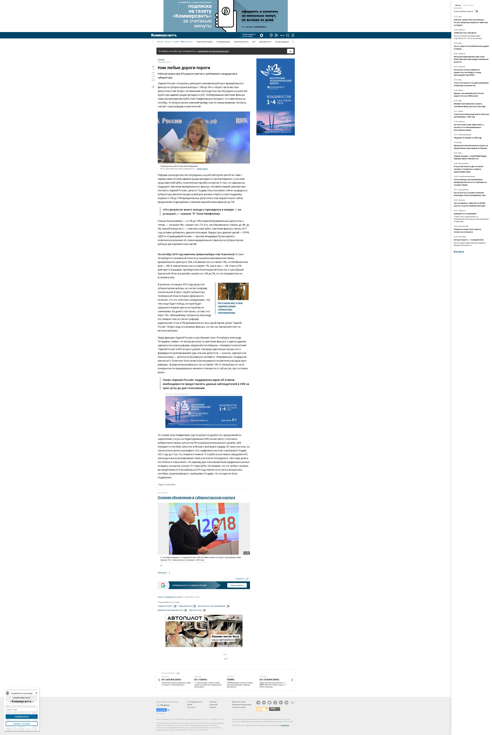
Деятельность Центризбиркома (211, 606)
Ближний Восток (265, 42)
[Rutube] (281, 702)
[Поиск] (288, 35)
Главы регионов (184, 606)
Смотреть (163, 572)
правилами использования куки (213, 51)
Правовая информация (241, 704)
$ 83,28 (159, 42)
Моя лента (468, 5)
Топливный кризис (223, 42)
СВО (253, 42)
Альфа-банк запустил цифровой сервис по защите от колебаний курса (176, 684)
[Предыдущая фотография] (160, 528)
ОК (290, 51)
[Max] (286, 702)
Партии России (195, 610)
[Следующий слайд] (292, 679)
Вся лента (459, 251)
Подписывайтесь (237, 585)
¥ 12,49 (175, 42)
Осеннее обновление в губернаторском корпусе (196, 497)
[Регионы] (271, 35)
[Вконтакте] (264, 702)
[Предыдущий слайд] (159, 679)
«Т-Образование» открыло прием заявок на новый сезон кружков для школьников (207, 685)
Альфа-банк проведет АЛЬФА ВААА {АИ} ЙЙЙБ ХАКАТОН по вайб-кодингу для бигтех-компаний (274, 685)
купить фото (202, 168)
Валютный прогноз (241, 42)
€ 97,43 (167, 42)
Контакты (191, 707)
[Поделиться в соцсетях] (153, 86)
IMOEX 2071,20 (186, 42)
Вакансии (214, 704)
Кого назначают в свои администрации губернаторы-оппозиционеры (230, 307)
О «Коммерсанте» (195, 702)
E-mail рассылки (238, 707)
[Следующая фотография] (247, 528)
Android (213, 707)
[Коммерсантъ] (164, 35)
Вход (282, 35)
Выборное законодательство (170, 610)
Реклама (213, 702)
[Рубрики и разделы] (293, 35)
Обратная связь (238, 702)
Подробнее (285, 725)
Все (178, 673)
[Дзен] (269, 702)
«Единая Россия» (165, 606)
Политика (161, 59)
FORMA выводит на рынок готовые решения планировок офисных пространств (240, 685)
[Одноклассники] (275, 702)
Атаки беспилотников (205, 42)
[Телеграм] (258, 702)
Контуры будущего (282, 42)
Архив (189, 704)
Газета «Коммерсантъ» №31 (170, 597)
